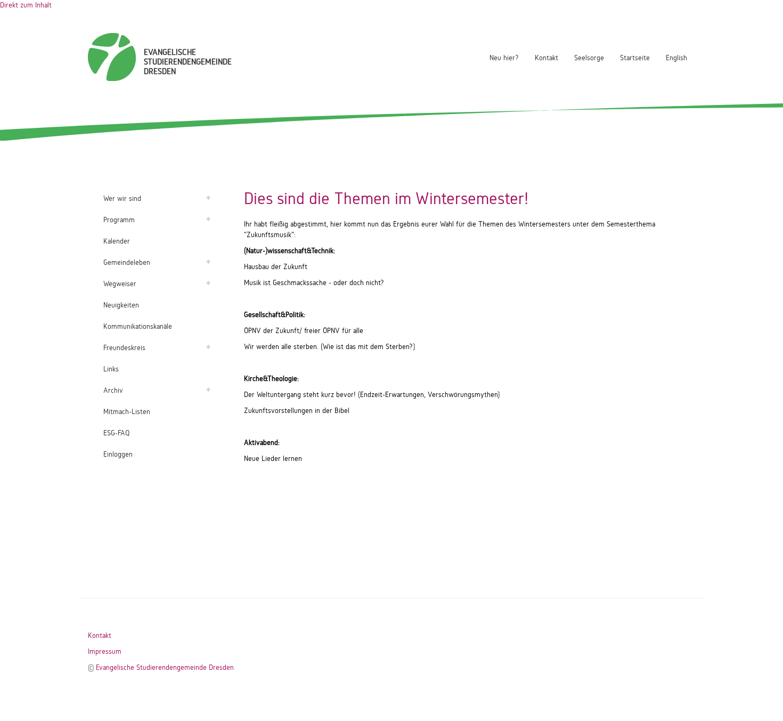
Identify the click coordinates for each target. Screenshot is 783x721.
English (676, 58)
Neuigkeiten (121, 305)
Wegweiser (119, 284)
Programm (119, 220)
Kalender (116, 241)
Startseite (635, 58)
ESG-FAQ (116, 433)
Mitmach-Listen (126, 412)
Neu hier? (504, 58)
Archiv (113, 390)
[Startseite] (112, 57)
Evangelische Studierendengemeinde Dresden (165, 667)
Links (111, 369)
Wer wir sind (122, 198)
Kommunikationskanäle (137, 326)
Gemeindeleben (126, 262)
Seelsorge (589, 58)
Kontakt (546, 58)
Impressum (104, 651)
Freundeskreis (124, 348)
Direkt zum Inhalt (26, 5)
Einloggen (118, 454)
